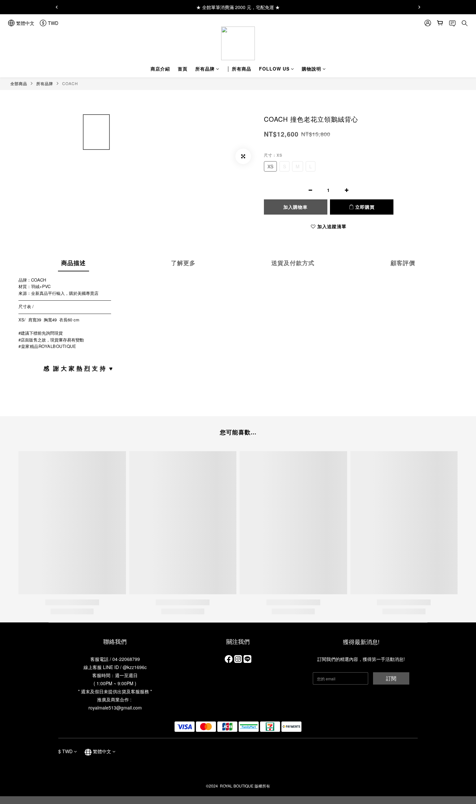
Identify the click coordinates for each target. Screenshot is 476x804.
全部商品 (18, 83)
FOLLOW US (274, 68)
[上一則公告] (57, 7)
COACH (70, 83)
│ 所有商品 (239, 68)
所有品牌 (205, 68)
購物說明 (311, 68)
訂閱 (391, 678)
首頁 (182, 68)
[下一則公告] (419, 7)
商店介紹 (160, 68)
